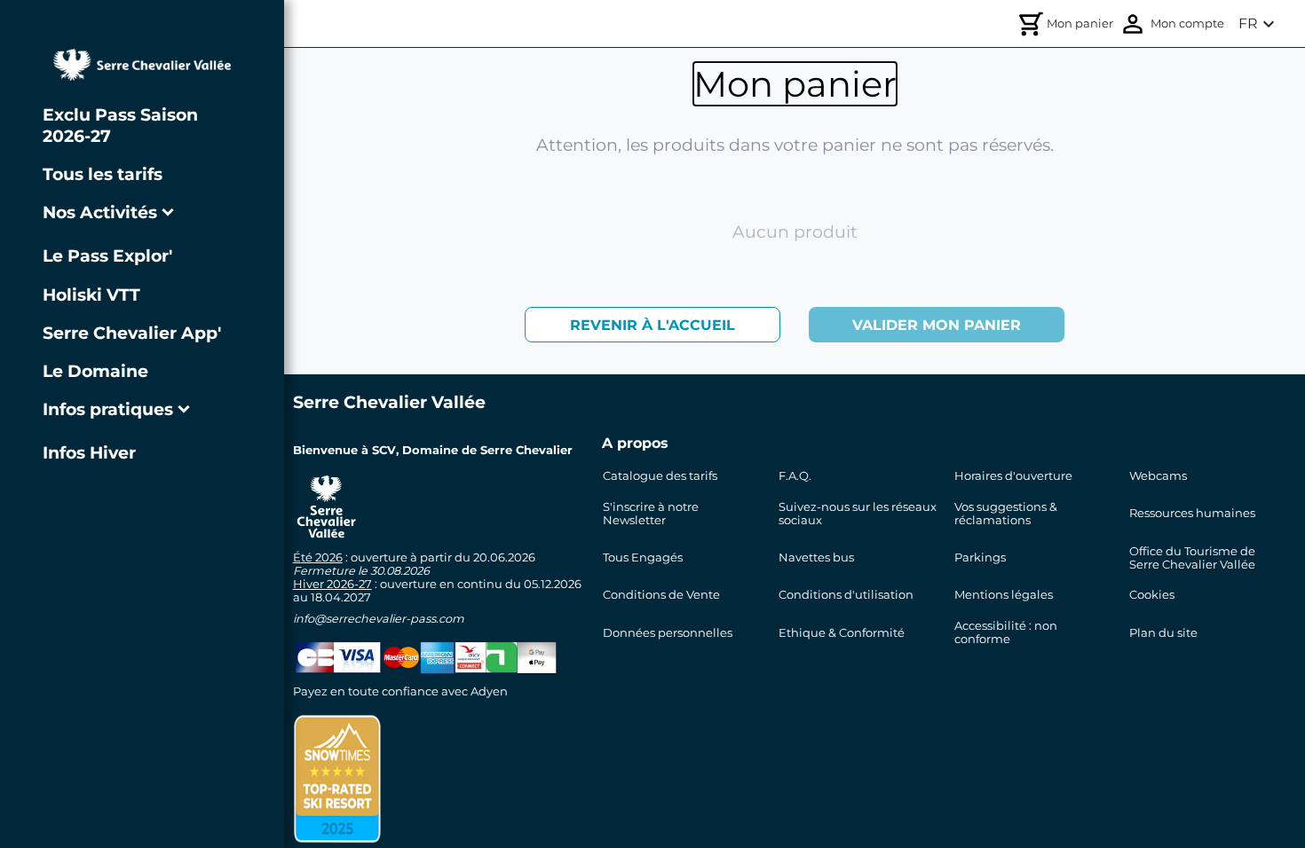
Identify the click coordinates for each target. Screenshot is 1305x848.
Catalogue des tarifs (660, 476)
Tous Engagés (643, 557)
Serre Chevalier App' (132, 332)
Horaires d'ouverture (1013, 476)
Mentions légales (1003, 594)
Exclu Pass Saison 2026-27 (120, 125)
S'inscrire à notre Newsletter (651, 513)
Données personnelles (667, 633)
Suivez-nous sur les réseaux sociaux (858, 513)
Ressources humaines (1192, 513)
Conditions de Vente (661, 594)
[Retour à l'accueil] (142, 65)
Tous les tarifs (102, 174)
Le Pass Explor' (107, 255)
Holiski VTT (91, 294)
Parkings (980, 557)
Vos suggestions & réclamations (1005, 513)
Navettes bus (816, 557)
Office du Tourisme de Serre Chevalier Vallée (1192, 558)
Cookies (1151, 594)
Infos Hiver (89, 452)
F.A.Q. (795, 476)
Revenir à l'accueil (652, 325)
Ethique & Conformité (842, 633)
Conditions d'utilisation (846, 594)
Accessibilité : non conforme (1005, 632)
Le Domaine (95, 370)
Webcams (1158, 476)
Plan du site (1163, 633)
